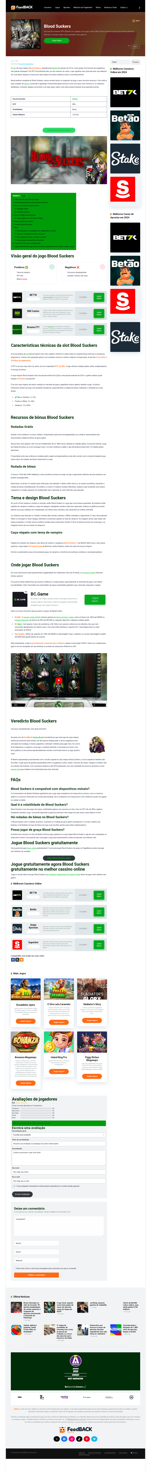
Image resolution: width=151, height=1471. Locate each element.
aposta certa (15, 769)
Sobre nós (82, 1453)
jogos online (31, 848)
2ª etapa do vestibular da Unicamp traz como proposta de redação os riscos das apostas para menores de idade (65, 1331)
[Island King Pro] (59, 1052)
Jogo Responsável (110, 1453)
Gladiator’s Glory (92, 1004)
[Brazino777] (17, 334)
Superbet (33, 942)
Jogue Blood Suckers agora (59, 858)
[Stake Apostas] (17, 933)
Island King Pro (59, 1057)
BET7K (33, 295)
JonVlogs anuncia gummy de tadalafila (98, 1304)
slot (27, 354)
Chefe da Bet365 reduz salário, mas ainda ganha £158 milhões (131, 1306)
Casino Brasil (37, 737)
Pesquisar (136, 62)
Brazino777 (33, 327)
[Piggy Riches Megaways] (92, 1052)
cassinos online (89, 573)
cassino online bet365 (32, 617)
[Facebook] (130, 1)
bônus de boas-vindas (65, 617)
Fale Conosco (123, 1453)
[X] (17, 960)
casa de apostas (48, 297)
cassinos (51, 326)
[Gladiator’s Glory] (92, 999)
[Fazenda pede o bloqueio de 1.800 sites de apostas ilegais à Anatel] (115, 1335)
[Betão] (17, 916)
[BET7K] (17, 301)
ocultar (23, 196)
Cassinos (47, 7)
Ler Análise (83, 297)
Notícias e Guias (110, 7)
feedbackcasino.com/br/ (76, 1419)
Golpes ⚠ (124, 7)
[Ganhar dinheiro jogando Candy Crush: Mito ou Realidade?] (16, 1335)
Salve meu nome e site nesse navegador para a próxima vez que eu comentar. (46, 1268)
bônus (26, 84)
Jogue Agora (57, 40)
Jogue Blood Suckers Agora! (59, 130)
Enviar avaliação (22, 1194)
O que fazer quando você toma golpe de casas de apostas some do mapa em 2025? (65, 1307)
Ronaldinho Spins (25, 1005)
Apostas (66, 7)
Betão (33, 909)
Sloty (19, 624)
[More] (22, 960)
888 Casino (33, 311)
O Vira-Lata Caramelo (58, 1004)
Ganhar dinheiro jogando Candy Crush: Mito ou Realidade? (30, 1328)
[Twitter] (133, 1)
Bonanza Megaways (25, 1057)
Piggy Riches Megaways (92, 1059)
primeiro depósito (22, 620)
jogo (14, 68)
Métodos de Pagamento (83, 7)
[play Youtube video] (59, 680)
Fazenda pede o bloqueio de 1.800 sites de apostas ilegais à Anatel (130, 1328)
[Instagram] (136, 1)
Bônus (98, 7)
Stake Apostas (33, 926)
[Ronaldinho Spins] (26, 1000)
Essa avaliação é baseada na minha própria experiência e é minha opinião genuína (48, 1186)
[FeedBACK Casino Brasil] (21, 7)
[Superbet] (17, 949)
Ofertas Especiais (84, 1454)
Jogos (57, 7)
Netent (135, 47)
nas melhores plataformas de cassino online (63, 874)
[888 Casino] (17, 318)
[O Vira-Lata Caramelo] (59, 999)
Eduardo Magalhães (26, 64)
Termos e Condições (94, 1453)
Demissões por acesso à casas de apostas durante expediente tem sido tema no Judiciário (98, 1329)
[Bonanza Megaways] (26, 1052)
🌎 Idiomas (134, 1453)
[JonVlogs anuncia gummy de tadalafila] (82, 1312)
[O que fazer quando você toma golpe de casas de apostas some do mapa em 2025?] (49, 1312)
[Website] (139, 1)
